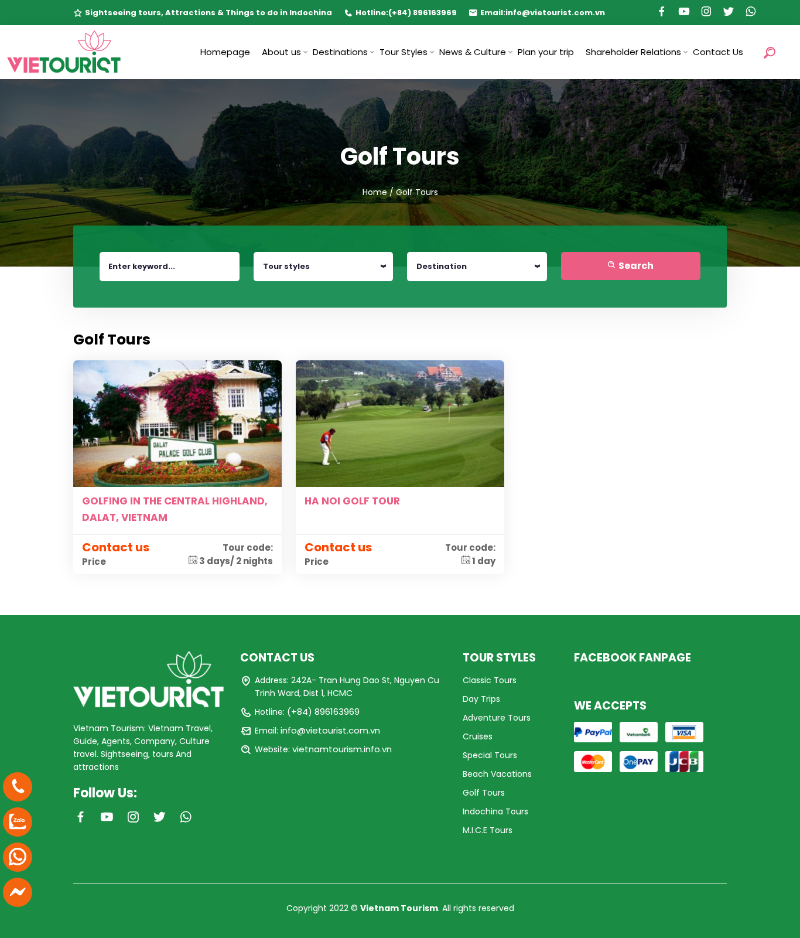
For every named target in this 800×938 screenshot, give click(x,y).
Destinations (340, 52)
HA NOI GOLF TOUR (352, 501)
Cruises (478, 736)
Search (635, 265)
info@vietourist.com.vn (555, 12)
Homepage (225, 52)
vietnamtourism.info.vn (342, 749)
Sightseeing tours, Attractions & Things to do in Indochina (208, 12)
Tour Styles (404, 52)
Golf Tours (484, 793)
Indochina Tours (495, 811)
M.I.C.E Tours (487, 830)
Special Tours (490, 755)
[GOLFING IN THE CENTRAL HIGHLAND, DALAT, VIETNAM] (177, 423)
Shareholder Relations (633, 52)
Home (375, 192)
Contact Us (718, 52)
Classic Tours (490, 680)
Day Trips (481, 699)
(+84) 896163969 (422, 12)
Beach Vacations (497, 774)
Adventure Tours (497, 718)
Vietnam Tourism (399, 908)
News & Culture (472, 52)
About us (281, 52)
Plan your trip (546, 52)
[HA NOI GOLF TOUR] (400, 423)
